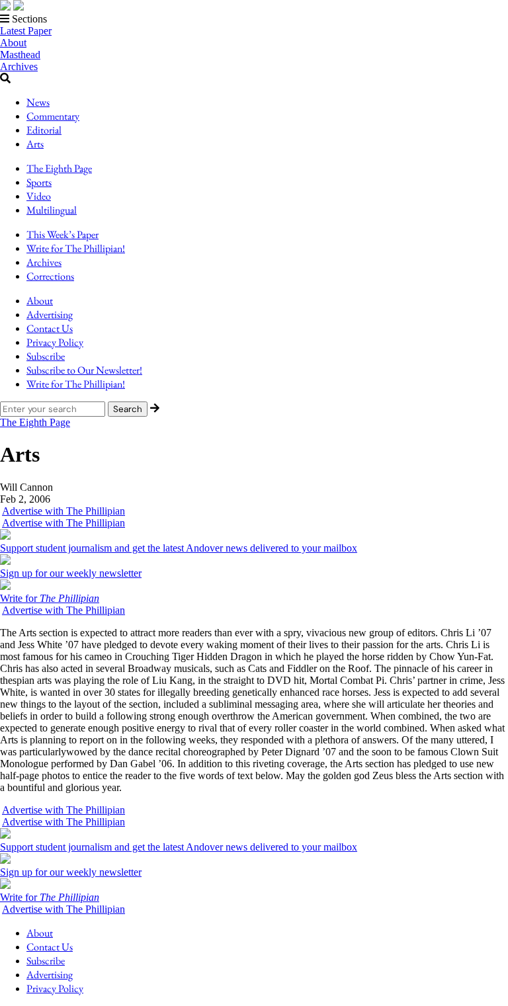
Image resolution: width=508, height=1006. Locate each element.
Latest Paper (26, 30)
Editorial (44, 130)
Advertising (49, 314)
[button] (254, 19)
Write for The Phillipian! (75, 248)
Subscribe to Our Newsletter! (84, 370)
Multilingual (51, 210)
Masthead (20, 54)
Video (38, 196)
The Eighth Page (59, 168)
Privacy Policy (54, 342)
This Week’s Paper (62, 234)
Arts (35, 144)
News (38, 102)
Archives (19, 66)
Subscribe (45, 356)
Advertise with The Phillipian (63, 511)
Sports (39, 182)
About (13, 42)
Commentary (52, 116)
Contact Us (49, 328)
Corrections (50, 276)
